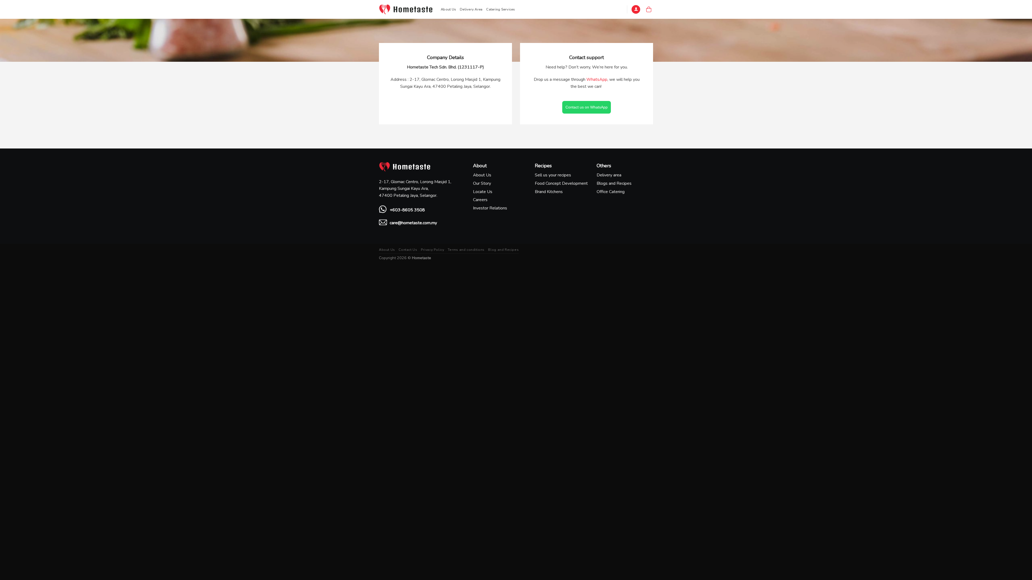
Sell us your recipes (553, 175)
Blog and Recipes (503, 250)
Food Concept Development (561, 183)
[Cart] (648, 9)
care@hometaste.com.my (413, 223)
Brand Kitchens (549, 192)
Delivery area (609, 175)
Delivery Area (471, 9)
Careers (480, 200)
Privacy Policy (432, 250)
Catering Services (500, 9)
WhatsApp (596, 79)
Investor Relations (490, 208)
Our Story (482, 183)
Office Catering (611, 192)
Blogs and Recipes (614, 183)
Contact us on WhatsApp (586, 107)
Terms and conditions (466, 250)
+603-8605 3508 (407, 210)
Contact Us (408, 250)
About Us (448, 9)
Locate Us (482, 192)
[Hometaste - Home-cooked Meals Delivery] (406, 9)
